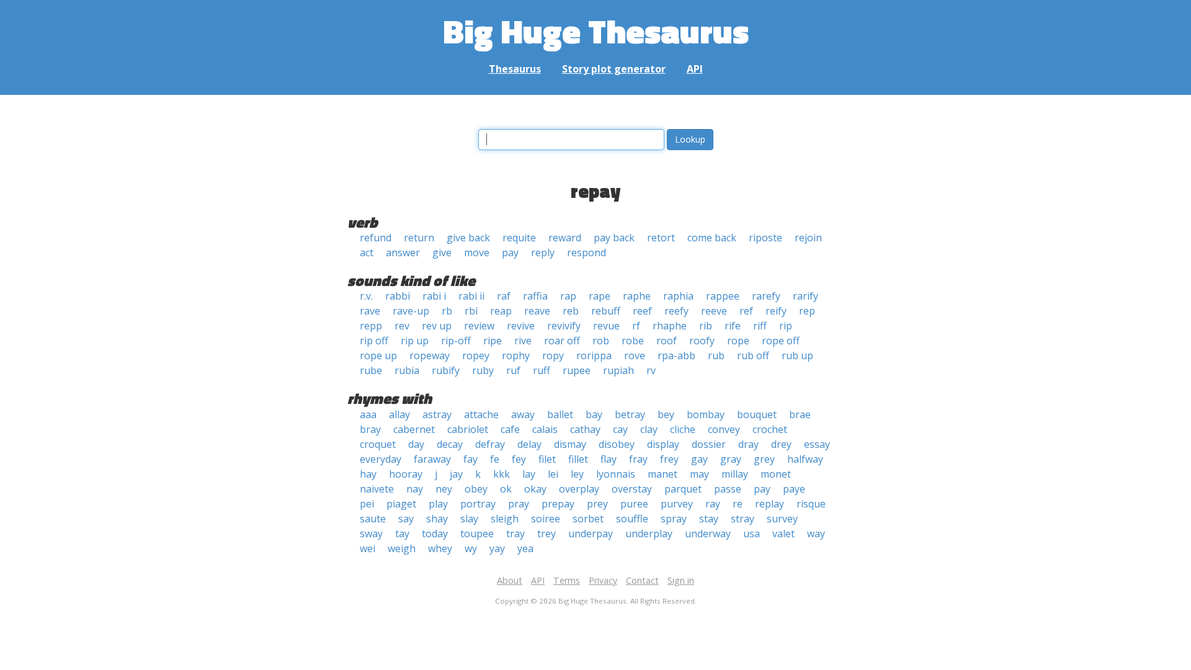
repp (371, 326)
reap (501, 311)
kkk (501, 474)
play (438, 504)
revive (521, 326)
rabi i (434, 296)
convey (724, 429)
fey (519, 459)
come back (711, 237)
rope (738, 340)
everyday (380, 459)
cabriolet (467, 429)
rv (651, 370)
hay (368, 474)
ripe (492, 340)
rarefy (766, 296)
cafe (510, 429)
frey (669, 459)
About (509, 580)
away (523, 414)
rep (807, 311)
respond (586, 252)
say (406, 518)
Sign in (680, 580)
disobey (617, 444)
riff (760, 326)
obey (476, 489)
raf (504, 296)
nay (414, 489)
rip (785, 326)
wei (367, 548)
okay (535, 489)
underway (708, 533)
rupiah (618, 370)
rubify (446, 370)
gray (730, 459)
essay (817, 444)
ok (506, 489)
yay (497, 548)
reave (537, 311)
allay (399, 414)
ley (577, 474)
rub (716, 355)
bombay (706, 414)
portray (478, 504)
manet (662, 474)
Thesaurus (515, 69)
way (816, 533)
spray (674, 518)
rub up (797, 355)
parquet (683, 489)
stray (742, 518)
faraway (432, 459)
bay (594, 414)
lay (528, 474)
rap (568, 296)
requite (519, 237)
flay (608, 459)
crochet (769, 429)
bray (370, 429)
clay (649, 429)
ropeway (429, 355)
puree (634, 504)
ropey (475, 355)
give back (468, 237)
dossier (709, 444)
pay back (614, 237)
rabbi (397, 296)
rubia (407, 370)
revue (606, 326)
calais (545, 429)
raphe (637, 296)
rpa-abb (676, 355)
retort (661, 237)
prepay (558, 504)
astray (437, 414)
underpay (590, 533)
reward (564, 237)
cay (620, 429)
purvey (677, 504)
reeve (714, 311)
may (699, 474)
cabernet (414, 429)
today (435, 533)
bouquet (757, 414)
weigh (402, 548)
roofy (702, 340)
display (663, 444)
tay (402, 533)
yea (525, 548)
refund (375, 237)
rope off (781, 340)
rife (733, 326)
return (419, 237)
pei (367, 504)
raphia (678, 296)
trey (546, 533)
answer (403, 252)
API (695, 69)
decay (450, 444)
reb (571, 311)
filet (547, 459)
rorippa (594, 355)
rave (370, 311)
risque (811, 504)
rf (636, 326)
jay (456, 474)
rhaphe (670, 326)
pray (518, 504)
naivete (377, 489)
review (479, 326)
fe (494, 459)
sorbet (588, 518)
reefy (676, 311)
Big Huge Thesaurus (596, 30)
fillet (578, 459)
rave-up (411, 311)
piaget (401, 504)
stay (708, 518)
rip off (374, 340)
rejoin (808, 237)
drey (781, 444)
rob (600, 340)
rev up (437, 326)
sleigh (505, 518)
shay (437, 518)
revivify (564, 326)
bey (666, 414)
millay (734, 474)
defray (490, 444)
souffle (632, 518)
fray (638, 459)
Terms (566, 580)
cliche (682, 429)
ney (443, 489)
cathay (585, 429)
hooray (405, 474)
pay (510, 252)
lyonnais (615, 474)
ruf (513, 370)
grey (764, 459)
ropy (553, 355)
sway (371, 533)
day (416, 444)
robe (633, 340)
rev (402, 326)
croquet (378, 444)
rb (447, 311)
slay (469, 518)
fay (470, 459)
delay (529, 444)
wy (471, 548)
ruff (541, 370)
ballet (560, 414)
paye (794, 489)
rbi (471, 311)
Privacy (603, 580)
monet (776, 474)
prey (597, 504)
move (476, 252)
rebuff (605, 311)
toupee (477, 533)
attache (481, 414)
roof (666, 340)
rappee (722, 296)
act (366, 252)
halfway (805, 459)
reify (776, 311)
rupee (577, 370)
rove (634, 355)
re (738, 504)
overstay (632, 489)
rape (599, 296)
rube (371, 370)
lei (553, 474)
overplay (579, 489)
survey (782, 518)
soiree (545, 518)
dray (748, 444)
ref (746, 311)
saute (373, 518)
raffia (535, 296)
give (442, 252)
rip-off (456, 340)
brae (800, 414)
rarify (805, 296)
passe (727, 489)
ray (712, 504)
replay (769, 504)
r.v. (366, 296)
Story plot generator (614, 69)
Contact (642, 580)
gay (699, 459)
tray (515, 533)
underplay (648, 533)
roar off (562, 340)
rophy (516, 355)
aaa (368, 414)
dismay (570, 444)
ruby (483, 370)
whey (440, 548)
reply (543, 252)
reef (642, 311)
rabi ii (471, 296)
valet (783, 533)
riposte (765, 237)
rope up (378, 355)
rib (705, 326)
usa (751, 533)
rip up (415, 340)
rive (523, 340)
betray (630, 414)
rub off (753, 355)
